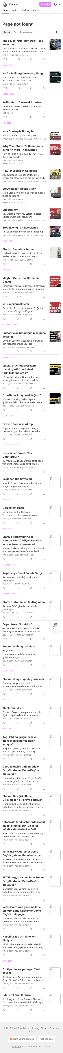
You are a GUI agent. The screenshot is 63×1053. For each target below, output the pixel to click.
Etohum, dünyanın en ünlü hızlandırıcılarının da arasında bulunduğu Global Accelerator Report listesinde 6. (24, 685)
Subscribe (45, 4)
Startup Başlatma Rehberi (18, 249)
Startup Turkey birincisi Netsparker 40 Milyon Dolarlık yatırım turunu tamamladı (21, 540)
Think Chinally (11, 708)
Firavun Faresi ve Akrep (17, 424)
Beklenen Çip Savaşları (17, 478)
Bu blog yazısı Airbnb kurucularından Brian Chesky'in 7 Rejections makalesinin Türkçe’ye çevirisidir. (23, 978)
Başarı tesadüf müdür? (17, 624)
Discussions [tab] (26, 32)
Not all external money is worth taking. (22, 231)
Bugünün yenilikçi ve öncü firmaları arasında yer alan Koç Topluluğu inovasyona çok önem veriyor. (21, 750)
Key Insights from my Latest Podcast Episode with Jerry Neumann (21, 215)
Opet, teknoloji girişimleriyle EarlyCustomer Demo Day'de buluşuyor (20, 770)
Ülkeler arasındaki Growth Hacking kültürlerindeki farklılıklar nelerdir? (19, 369)
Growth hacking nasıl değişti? (21, 395)
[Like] (4, 351)
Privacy (35, 1028)
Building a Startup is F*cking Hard (20, 135)
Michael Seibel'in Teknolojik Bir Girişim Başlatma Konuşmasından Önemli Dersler (22, 255)
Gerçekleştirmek (13, 507)
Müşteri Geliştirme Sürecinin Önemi (21, 280)
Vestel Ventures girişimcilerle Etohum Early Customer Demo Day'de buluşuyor (21, 911)
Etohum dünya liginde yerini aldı (23, 679)
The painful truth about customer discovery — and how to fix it (19, 79)
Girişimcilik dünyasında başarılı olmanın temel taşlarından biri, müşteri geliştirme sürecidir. (23, 287)
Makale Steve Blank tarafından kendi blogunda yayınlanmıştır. (21, 484)
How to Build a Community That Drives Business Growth (23, 155)
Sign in (56, 4)
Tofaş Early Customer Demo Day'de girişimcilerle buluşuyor (22, 853)
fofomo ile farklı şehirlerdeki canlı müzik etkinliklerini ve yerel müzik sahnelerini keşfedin (24, 825)
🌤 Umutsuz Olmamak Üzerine (21, 102)
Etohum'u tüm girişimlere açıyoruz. (18, 648)
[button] (6, 10)
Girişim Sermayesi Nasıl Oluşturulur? (17, 455)
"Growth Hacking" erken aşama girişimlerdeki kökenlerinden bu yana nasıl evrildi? (22, 401)
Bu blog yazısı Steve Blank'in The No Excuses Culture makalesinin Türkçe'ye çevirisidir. (22, 1001)
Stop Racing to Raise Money (20, 227)
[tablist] (17, 32)
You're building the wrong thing (22, 73)
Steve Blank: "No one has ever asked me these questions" (23, 194)
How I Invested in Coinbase (19, 170)
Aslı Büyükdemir (23, 755)
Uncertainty (10, 209)
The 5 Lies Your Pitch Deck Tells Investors (22, 42)
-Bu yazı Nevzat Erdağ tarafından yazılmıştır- (19, 579)
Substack (16, 1046)
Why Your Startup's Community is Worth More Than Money (22, 148)
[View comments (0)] (19, 59)
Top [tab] (15, 32)
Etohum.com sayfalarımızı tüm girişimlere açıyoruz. (18, 656)
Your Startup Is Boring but (19, 131)
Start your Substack (23, 1038)
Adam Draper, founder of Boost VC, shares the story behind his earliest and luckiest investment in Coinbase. (23, 176)
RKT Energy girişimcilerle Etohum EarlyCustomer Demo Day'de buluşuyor (23, 881)
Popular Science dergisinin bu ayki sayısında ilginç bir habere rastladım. (21, 430)
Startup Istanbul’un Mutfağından (23, 602)
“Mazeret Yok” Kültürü (16, 995)
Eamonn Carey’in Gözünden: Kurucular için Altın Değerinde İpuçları (22, 342)
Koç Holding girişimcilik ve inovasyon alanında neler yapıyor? (19, 740)
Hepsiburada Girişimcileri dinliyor (19, 938)
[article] (31, 50)
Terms (44, 1028)
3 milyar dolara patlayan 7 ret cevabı (21, 971)
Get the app (46, 1038)
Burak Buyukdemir (19, 55)
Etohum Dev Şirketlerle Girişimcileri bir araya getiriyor (22, 798)
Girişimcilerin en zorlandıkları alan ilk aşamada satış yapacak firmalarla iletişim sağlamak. (24, 946)
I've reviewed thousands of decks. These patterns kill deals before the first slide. (23, 50)
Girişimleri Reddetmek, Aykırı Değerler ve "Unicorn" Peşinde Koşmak (22, 309)
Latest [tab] (7, 32)
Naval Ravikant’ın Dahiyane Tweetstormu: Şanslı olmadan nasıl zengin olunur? (20, 513)
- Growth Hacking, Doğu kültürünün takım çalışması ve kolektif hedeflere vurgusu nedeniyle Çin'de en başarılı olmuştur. (21, 378)
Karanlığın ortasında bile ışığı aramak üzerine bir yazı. (22, 108)
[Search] (57, 32)
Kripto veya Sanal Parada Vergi (22, 573)
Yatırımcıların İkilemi (15, 304)
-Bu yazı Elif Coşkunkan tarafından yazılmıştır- (20, 608)
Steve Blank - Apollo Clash (19, 188)
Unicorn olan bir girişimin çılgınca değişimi (24, 334)
